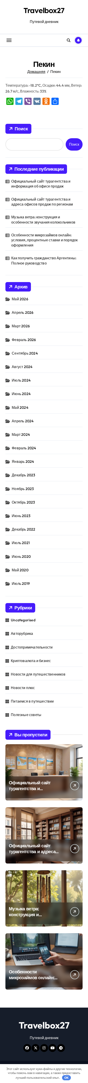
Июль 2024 (21, 380)
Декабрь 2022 (23, 529)
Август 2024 (22, 366)
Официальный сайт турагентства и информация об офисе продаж (40, 183)
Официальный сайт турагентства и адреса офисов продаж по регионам (42, 201)
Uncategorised (23, 620)
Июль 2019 (21, 583)
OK (66, 1077)
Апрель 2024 (23, 421)
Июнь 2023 (21, 515)
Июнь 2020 (21, 556)
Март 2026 (21, 326)
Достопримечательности (32, 647)
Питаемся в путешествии (32, 701)
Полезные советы (26, 714)
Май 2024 (20, 407)
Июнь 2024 (21, 393)
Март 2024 (21, 434)
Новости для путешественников (38, 674)
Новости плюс (23, 687)
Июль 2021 (21, 542)
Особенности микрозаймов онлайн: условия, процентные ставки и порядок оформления (44, 240)
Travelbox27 (43, 10)
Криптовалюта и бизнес (31, 660)
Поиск (21, 128)
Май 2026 (20, 299)
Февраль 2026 (24, 339)
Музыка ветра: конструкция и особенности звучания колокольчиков (43, 219)
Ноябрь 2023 (23, 488)
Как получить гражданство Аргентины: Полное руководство (43, 260)
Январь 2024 (23, 461)
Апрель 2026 (22, 312)
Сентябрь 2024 (25, 353)
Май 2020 (20, 570)
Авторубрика (22, 633)
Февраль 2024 (24, 448)
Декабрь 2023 (23, 475)
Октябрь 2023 (23, 502)
